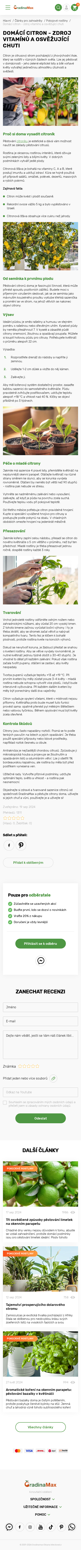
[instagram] (30, 1527)
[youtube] (40, 1527)
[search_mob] (58, 7)
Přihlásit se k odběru (40, 944)
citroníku (22, 141)
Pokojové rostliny (20, 1168)
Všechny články (40, 1427)
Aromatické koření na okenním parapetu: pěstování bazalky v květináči (39, 1392)
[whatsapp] (71, 1527)
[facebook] (9, 845)
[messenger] (40, 960)
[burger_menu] (8, 7)
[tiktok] (51, 1527)
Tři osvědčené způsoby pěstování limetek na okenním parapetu (39, 1222)
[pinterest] (21, 845)
